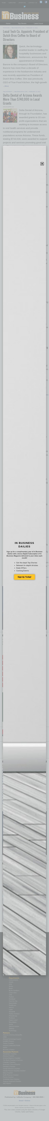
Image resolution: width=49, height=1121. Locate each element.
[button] (42, 163)
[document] (24, 560)
